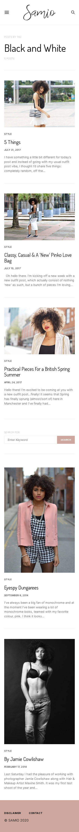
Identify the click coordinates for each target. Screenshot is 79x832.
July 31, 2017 (12, 149)
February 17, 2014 (15, 766)
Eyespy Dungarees (21, 587)
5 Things (12, 142)
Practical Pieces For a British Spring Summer (37, 372)
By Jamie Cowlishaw (24, 759)
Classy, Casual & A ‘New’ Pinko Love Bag (38, 258)
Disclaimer (12, 813)
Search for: (12, 432)
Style (8, 133)
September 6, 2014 (16, 595)
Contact (35, 813)
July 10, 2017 (12, 268)
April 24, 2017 (13, 382)
